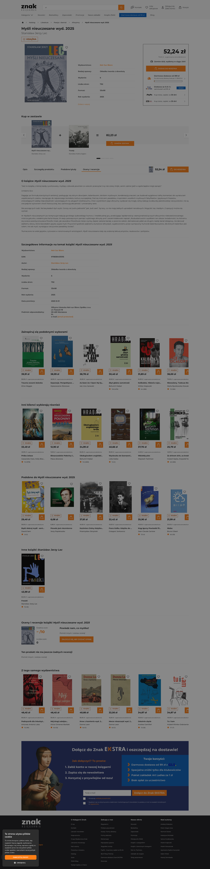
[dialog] (20, 848)
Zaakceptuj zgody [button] (20, 857)
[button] (20, 862)
